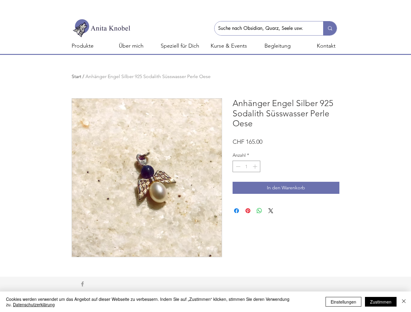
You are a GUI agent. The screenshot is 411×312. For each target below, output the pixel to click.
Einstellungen (343, 302)
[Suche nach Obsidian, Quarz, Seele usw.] (330, 28)
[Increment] (256, 166)
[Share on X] (270, 210)
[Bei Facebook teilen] (236, 210)
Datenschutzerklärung (34, 304)
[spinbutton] (247, 166)
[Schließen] (403, 301)
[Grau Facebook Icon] (82, 284)
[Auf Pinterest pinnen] (248, 210)
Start (76, 76)
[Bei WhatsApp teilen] (259, 210)
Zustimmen (380, 302)
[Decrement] (237, 166)
